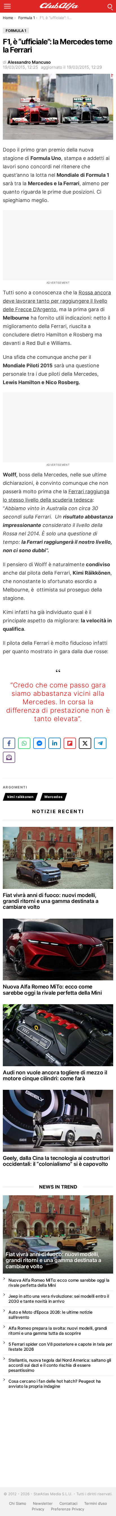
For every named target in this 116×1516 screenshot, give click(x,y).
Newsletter (43, 1503)
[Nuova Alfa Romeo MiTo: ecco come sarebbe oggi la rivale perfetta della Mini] (58, 950)
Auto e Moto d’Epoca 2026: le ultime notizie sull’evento (50, 1314)
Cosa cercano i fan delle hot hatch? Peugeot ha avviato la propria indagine (54, 1384)
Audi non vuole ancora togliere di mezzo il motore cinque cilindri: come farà (55, 1075)
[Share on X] (85, 743)
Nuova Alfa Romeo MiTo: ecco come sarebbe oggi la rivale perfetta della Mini (52, 989)
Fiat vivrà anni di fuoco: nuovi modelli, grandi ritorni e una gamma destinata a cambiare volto (51, 901)
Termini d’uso (95, 1503)
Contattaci (68, 1503)
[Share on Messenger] (39, 743)
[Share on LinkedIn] (54, 743)
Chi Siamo (17, 1503)
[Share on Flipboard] (70, 743)
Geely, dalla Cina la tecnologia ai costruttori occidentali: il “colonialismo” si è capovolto (56, 1161)
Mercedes (53, 797)
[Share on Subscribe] (9, 757)
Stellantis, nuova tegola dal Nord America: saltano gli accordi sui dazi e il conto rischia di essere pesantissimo (59, 1365)
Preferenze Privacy (67, 1509)
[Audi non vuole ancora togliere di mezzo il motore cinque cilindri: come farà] (58, 1035)
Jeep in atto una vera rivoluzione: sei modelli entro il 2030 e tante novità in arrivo (58, 1298)
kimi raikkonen (20, 797)
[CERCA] (109, 6)
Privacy (38, 1509)
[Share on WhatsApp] (24, 743)
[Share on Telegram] (100, 743)
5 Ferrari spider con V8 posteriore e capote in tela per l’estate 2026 (60, 1346)
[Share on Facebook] (9, 743)
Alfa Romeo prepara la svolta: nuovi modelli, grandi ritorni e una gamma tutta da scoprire (57, 1330)
